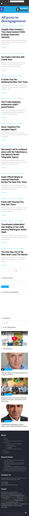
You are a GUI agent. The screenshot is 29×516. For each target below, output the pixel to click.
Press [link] (5, 450)
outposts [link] (12, 500)
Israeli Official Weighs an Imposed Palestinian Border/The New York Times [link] (14, 179)
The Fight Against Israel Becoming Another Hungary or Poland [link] (14, 373)
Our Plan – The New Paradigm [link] (14, 443)
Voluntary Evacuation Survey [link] (14, 449)
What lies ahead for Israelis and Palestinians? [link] (15, 469)
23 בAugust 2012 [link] (11, 26)
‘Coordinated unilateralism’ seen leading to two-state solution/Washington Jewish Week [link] (13, 228)
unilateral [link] (23, 504)
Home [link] (5, 438)
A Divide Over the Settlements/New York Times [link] (14, 80)
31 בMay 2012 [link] (10, 173)
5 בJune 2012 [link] (10, 146)
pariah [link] (24, 500)
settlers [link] (15, 504)
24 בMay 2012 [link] (10, 198)
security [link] (15, 502)
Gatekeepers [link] (13, 497)
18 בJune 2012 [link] (10, 123)
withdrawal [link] (17, 506)
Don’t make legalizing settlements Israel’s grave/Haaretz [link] (10, 104)
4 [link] (19, 270)
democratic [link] (5, 495)
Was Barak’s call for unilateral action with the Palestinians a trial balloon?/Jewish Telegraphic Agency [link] (14, 153)
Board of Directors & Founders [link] (14, 441)
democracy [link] (17, 494)
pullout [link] (8, 502)
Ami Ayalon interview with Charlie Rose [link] (13, 58)
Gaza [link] (18, 497)
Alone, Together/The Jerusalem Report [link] (10, 128)
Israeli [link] (9, 499)
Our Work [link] (6, 442)
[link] (2, 9)
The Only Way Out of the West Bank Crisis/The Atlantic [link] (14, 253)
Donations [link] (6, 451)
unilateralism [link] (7, 505)
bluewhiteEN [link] (4, 26)
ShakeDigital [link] (17, 515)
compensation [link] (13, 492)
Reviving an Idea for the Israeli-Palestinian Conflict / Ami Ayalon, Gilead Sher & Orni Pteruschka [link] (14, 399)
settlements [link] (6, 504)
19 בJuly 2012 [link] (10, 98)
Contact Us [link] (7, 452)
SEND (5, 287)
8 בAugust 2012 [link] (11, 53)
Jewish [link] (20, 499)
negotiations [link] (3, 500)
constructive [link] (6, 493)
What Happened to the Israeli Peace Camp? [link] (14, 470)
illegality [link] (25, 497)
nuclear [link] (8, 500)
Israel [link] (5, 498)
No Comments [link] (21, 26)
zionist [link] (4, 507)
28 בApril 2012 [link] (11, 248)
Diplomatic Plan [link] (11, 445)
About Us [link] (6, 439)
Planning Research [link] (11, 446)
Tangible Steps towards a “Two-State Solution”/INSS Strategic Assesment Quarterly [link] (13, 33)
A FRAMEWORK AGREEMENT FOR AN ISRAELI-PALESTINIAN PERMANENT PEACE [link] (14, 425)
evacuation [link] (5, 497)
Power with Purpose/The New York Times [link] (12, 203)
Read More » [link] (3, 47)
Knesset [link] (25, 499)
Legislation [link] (9, 447)
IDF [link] (22, 497)
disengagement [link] (17, 495)
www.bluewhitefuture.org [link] (17, 513)
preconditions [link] (3, 502)
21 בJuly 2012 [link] (10, 76)
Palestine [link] (18, 500)
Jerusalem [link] (13, 499)
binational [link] (4, 492)
